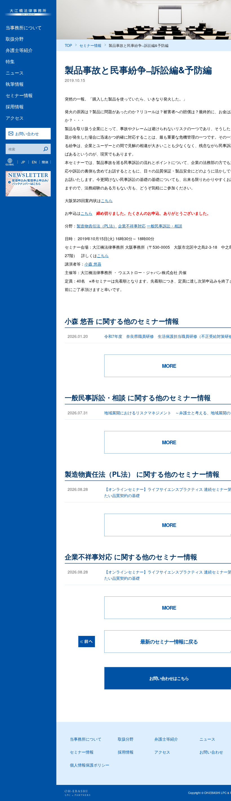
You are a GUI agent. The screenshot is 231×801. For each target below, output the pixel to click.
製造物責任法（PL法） (97, 226)
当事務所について (24, 27)
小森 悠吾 (93, 264)
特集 (10, 61)
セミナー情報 (19, 95)
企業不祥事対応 (132, 226)
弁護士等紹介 (19, 50)
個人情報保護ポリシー (89, 765)
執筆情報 (15, 84)
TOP (68, 45)
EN (34, 161)
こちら (107, 200)
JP (23, 161)
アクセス (15, 118)
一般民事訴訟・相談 (164, 226)
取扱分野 (15, 39)
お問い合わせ (27, 133)
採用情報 (15, 106)
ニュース (15, 72)
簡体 (45, 161)
